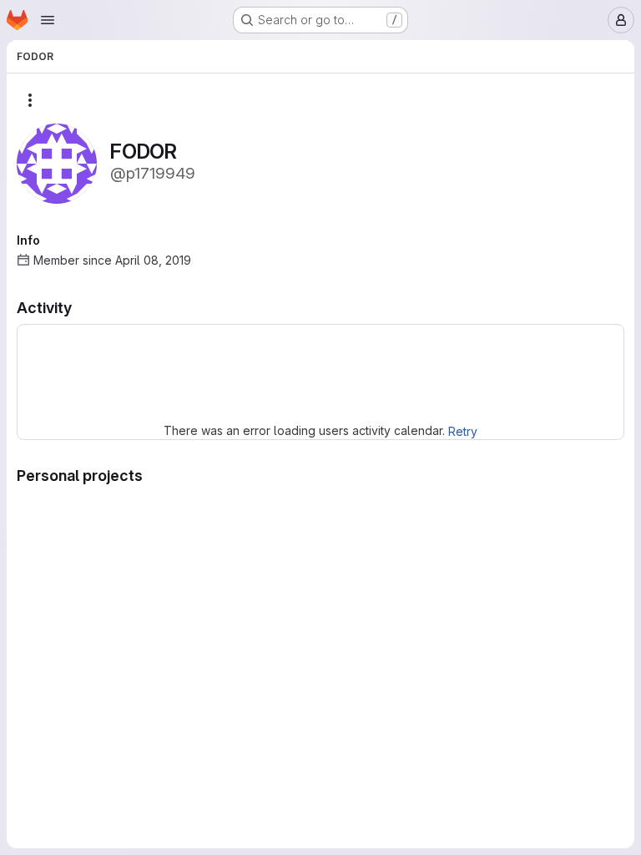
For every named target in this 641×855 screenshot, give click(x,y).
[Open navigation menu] (47, 20)
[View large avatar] (57, 162)
